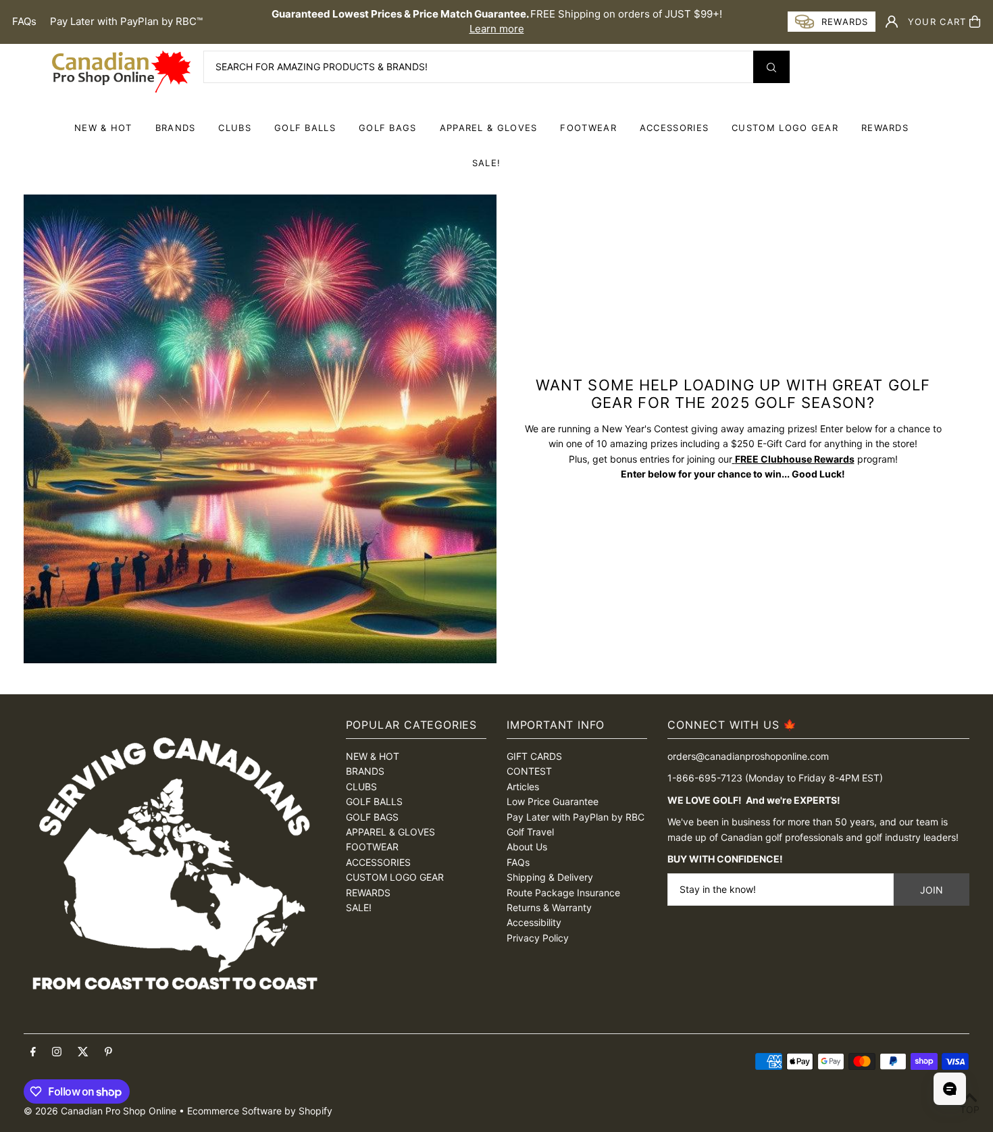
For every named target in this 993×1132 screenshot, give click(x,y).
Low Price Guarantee (553, 801)
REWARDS (368, 892)
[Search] (771, 67)
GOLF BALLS (305, 127)
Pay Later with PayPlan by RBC (575, 817)
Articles (523, 786)
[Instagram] (56, 1052)
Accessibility (534, 922)
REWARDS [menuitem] (885, 127)
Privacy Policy (538, 938)
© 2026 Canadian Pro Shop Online (100, 1110)
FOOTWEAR (588, 127)
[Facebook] (33, 1052)
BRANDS (175, 127)
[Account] (892, 22)
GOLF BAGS (388, 127)
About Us (527, 846)
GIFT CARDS (534, 756)
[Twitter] (83, 1052)
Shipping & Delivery (550, 877)
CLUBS (234, 127)
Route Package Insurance (563, 892)
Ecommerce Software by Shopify (259, 1110)
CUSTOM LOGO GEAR (785, 127)
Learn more (496, 28)
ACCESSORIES (674, 127)
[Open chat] (950, 1089)
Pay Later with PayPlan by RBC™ (126, 21)
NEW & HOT (103, 127)
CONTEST (529, 771)
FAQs (24, 21)
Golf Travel (530, 832)
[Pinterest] (108, 1052)
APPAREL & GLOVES (489, 127)
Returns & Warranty (549, 907)
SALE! (486, 162)
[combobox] (496, 67)
